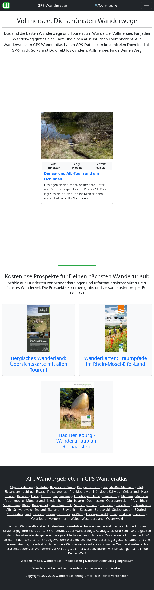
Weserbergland (93, 519)
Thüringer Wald (97, 514)
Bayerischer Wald (62, 487)
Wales (75, 519)
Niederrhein (55, 501)
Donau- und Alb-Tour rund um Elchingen (71, 176)
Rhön (26, 505)
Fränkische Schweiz (107, 492)
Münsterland (35, 501)
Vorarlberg (39, 519)
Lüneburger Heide (87, 496)
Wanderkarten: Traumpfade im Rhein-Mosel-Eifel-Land (115, 361)
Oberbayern (75, 501)
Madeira (127, 496)
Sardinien (106, 505)
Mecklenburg (14, 501)
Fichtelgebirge (57, 492)
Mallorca (141, 496)
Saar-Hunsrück (61, 505)
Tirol (113, 514)
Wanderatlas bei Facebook (88, 568)
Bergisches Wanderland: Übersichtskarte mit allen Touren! (38, 364)
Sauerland (123, 505)
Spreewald (102, 510)
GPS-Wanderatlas (52, 5)
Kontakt (116, 568)
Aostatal (42, 487)
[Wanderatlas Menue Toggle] (146, 5)
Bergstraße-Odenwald (118, 487)
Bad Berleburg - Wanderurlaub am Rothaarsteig (77, 441)
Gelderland (131, 492)
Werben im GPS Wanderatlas (41, 561)
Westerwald (114, 519)
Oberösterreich (117, 501)
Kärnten (23, 496)
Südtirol (140, 510)
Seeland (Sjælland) (47, 510)
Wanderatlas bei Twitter (49, 568)
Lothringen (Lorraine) (56, 496)
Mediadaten (73, 561)
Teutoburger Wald (70, 514)
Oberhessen (95, 501)
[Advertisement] (77, 82)
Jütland (10, 496)
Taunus (38, 514)
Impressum (125, 561)
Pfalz (134, 501)
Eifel (140, 487)
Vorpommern (58, 519)
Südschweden (122, 510)
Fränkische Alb (80, 492)
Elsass (40, 492)
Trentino (139, 514)
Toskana (125, 514)
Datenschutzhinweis (99, 561)
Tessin (50, 514)
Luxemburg (110, 496)
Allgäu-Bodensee (21, 487)
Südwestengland (19, 514)
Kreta (35, 496)
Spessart (86, 510)
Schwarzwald (22, 510)
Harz (144, 492)
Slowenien (70, 510)
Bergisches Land (88, 487)
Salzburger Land (85, 505)
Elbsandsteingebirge (19, 492)
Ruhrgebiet (40, 505)
